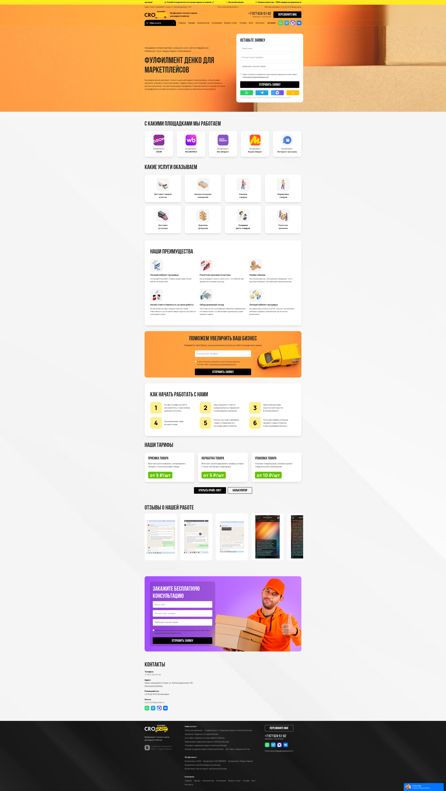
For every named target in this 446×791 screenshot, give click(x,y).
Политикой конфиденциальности (256, 77)
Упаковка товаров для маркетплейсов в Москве (206, 745)
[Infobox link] (159, 144)
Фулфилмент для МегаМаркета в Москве (202, 765)
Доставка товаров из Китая (238, 749)
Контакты (189, 784)
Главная (188, 780)
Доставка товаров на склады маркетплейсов (204, 738)
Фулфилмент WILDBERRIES (214, 761)
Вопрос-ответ (234, 780)
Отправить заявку (269, 85)
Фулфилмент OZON (193, 761)
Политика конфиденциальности (279, 751)
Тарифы (197, 780)
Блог (253, 780)
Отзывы (246, 780)
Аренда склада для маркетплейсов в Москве (204, 749)
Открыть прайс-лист (210, 490)
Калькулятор (240, 490)
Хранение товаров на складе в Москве (201, 734)
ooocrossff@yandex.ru (154, 702)
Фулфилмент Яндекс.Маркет (240, 761)
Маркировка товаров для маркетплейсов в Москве (207, 741)
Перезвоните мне (287, 14)
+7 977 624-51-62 (259, 14)
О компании (221, 780)
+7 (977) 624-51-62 (153, 674)
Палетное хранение (193, 730)
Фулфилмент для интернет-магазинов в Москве (206, 768)
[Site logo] (156, 14)
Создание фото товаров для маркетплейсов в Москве (228, 730)
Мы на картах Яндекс (154, 686)
